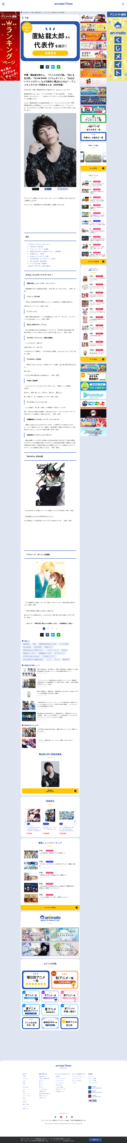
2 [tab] (89, 164)
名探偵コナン (48, 647)
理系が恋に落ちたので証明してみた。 (33, 650)
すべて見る (93, 359)
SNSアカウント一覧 (60, 1089)
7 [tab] (100, 164)
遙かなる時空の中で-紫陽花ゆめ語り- (33, 659)
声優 (34, 644)
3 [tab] (91, 164)
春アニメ (41, 1080)
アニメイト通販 (92, 1078)
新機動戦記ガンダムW (45, 653)
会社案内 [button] (90, 1074)
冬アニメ (41, 1087)
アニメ (24, 1080)
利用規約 (58, 1076)
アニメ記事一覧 (42, 1089)
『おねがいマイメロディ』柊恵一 (39, 256)
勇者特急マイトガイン (29, 653)
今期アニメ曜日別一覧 (44, 1078)
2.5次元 (24, 1102)
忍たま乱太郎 (27, 647)
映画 (24, 1091)
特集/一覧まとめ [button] (43, 1074)
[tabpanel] (93, 156)
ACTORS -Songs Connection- (31, 656)
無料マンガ (25, 1108)
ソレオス (74, 1082)
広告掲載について (60, 1091)
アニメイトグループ (93, 1082)
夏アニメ (41, 1082)
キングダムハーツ (59, 653)
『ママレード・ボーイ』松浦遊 (38, 249)
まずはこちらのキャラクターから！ (40, 244)
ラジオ (24, 1085)
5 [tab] (95, 164)
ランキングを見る (50, 907)
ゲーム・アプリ (26, 1095)
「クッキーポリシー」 (56, 1140)
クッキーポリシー (60, 1080)
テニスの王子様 (64, 644)
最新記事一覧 (42, 1076)
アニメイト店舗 (92, 1080)
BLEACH (64, 650)
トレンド (25, 1106)
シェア (49, 188)
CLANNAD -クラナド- (49, 656)
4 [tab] (93, 164)
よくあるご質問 (59, 1087)
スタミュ (56, 659)
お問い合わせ (59, 1085)
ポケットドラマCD (76, 1080)
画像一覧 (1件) (63, 189)
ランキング (25, 1078)
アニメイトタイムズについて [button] (62, 1074)
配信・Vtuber (26, 1104)
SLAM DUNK (37, 647)
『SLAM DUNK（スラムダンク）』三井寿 (42, 258)
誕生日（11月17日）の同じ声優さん (40, 266)
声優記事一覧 (42, 1091)
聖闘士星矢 (66, 659)
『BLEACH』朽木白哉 (36, 246)
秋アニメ (41, 1085)
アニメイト (91, 1076)
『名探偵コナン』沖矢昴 (36, 254)
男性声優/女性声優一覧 (44, 1093)
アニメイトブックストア (78, 1076)
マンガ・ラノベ (26, 1093)
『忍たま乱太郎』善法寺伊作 (38, 261)
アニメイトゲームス (76, 1078)
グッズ (24, 1089)
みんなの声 (25, 1087)
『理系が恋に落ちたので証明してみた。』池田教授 (45, 251)
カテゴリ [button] (24, 1074)
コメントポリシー (60, 1082)
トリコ (49, 659)
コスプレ (25, 1100)
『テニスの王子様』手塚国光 (38, 263)
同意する (95, 1139)
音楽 (24, 1098)
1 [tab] (86, 164)
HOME (24, 1076)
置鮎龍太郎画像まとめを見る (50, 791)
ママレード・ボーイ (53, 650)
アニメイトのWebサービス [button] (78, 1074)
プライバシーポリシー (61, 1078)
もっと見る (93, 168)
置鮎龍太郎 (26, 644)
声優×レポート (42, 1098)
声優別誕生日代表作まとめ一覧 (47, 644)
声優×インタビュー (43, 1095)
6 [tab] (98, 164)
